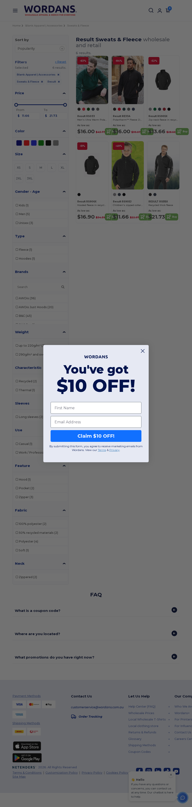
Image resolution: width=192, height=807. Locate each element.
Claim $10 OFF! (96, 436)
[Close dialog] (143, 351)
